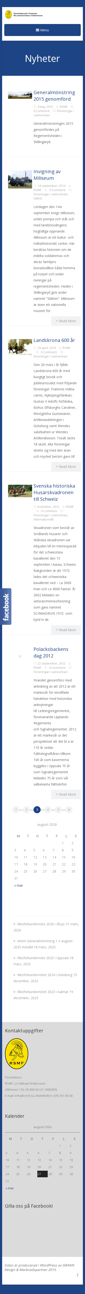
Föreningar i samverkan (51, 194)
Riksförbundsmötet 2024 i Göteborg (44, 975)
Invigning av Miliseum (47, 174)
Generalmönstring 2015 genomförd (54, 95)
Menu (44, 30)
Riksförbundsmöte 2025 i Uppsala (43, 958)
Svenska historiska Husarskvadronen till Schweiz (54, 492)
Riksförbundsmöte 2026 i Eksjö (41, 924)
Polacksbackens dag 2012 (51, 652)
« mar (18, 885)
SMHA (38, 198)
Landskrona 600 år (54, 340)
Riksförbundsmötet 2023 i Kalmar (42, 992)
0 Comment (42, 111)
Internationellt (44, 519)
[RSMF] (42, 15)
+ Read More (66, 321)
